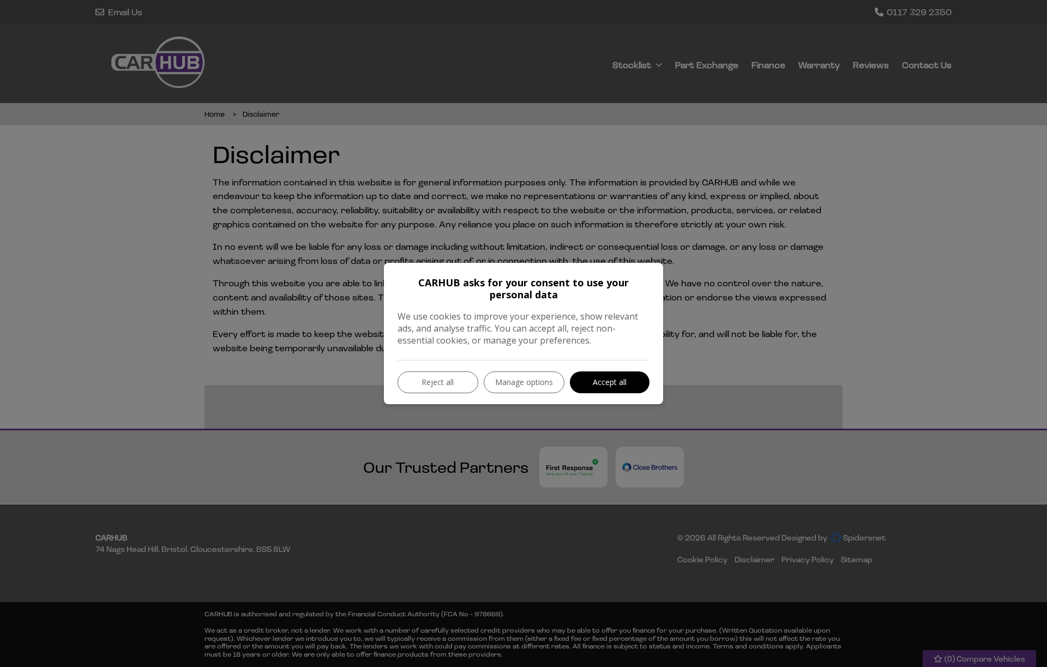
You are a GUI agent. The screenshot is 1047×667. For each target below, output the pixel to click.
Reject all (438, 382)
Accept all (610, 382)
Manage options (524, 382)
